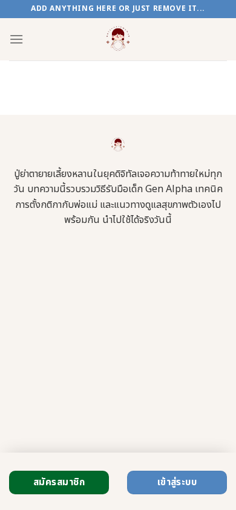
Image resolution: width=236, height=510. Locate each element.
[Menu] (16, 39)
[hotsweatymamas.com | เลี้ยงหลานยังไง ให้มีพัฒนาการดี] (118, 39)
